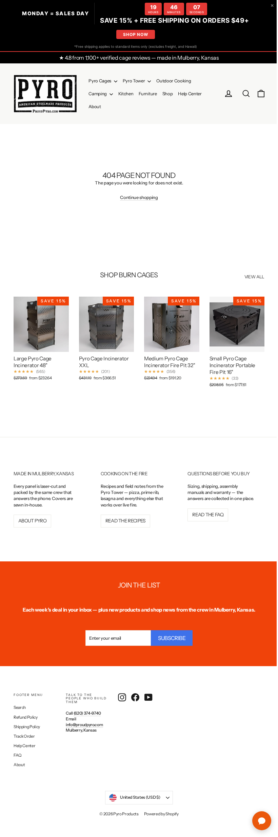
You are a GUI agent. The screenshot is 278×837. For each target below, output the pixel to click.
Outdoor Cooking (173, 80)
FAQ (18, 753)
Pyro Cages (100, 80)
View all (249, 276)
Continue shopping (136, 197)
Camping (97, 93)
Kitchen (126, 93)
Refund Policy (26, 715)
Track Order (24, 734)
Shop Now (133, 34)
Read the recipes (124, 519)
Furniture (148, 93)
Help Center (189, 93)
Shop (167, 93)
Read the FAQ (204, 519)
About (94, 106)
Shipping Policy (27, 725)
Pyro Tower (134, 80)
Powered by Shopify (158, 812)
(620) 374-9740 (86, 711)
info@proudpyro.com (83, 723)
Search (20, 706)
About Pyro (32, 519)
